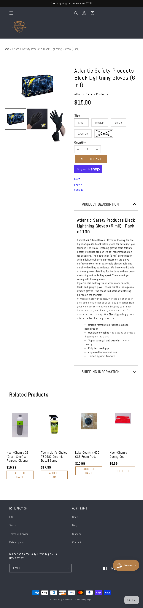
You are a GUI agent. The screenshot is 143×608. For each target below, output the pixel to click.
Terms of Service (19, 534)
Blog (74, 525)
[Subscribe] (67, 568)
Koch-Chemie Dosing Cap (118, 454)
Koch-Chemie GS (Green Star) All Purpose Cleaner (17, 456)
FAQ (11, 517)
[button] (11, 13)
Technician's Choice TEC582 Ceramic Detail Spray (54, 456)
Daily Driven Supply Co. (67, 599)
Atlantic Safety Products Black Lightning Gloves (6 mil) (104, 77)
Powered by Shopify (85, 599)
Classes (77, 534)
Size (77, 115)
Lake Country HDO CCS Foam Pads (87, 454)
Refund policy (17, 542)
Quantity (80, 142)
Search (13, 525)
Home (6, 49)
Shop (75, 517)
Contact (76, 542)
